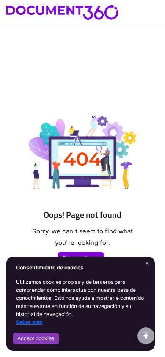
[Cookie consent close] (147, 263)
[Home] (62, 12)
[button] (146, 335)
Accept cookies (35, 338)
